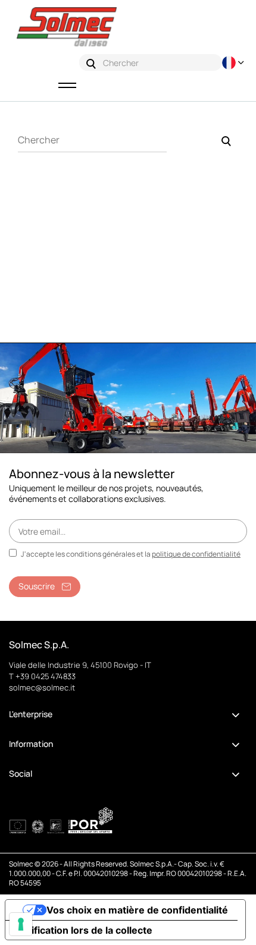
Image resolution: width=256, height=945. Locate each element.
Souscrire (36, 586)
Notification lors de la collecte (83, 930)
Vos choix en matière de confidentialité (137, 910)
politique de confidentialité (196, 554)
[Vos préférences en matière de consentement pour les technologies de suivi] (21, 924)
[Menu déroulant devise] (234, 63)
